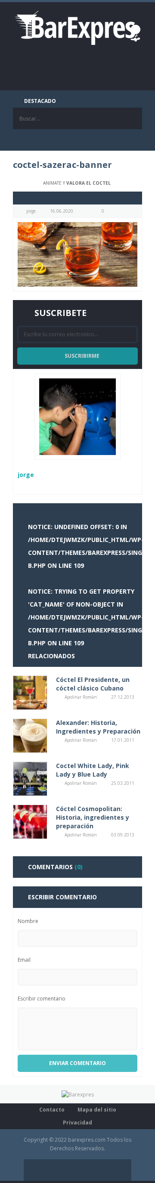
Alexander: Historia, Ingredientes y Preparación (98, 726)
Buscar (131, 118)
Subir (120, 1170)
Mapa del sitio (97, 1109)
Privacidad (77, 1122)
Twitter (67, 140)
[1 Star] (20, 198)
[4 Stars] (40, 198)
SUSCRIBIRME (82, 355)
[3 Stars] (33, 198)
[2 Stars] (27, 198)
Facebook (45, 140)
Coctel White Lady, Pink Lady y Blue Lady (92, 770)
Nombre (28, 921)
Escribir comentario (41, 998)
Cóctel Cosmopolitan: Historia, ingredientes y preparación (92, 817)
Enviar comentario (77, 1063)
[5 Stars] (46, 198)
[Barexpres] (77, 27)
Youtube (110, 140)
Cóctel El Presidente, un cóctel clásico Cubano (93, 683)
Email (24, 959)
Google (88, 140)
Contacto (52, 1109)
